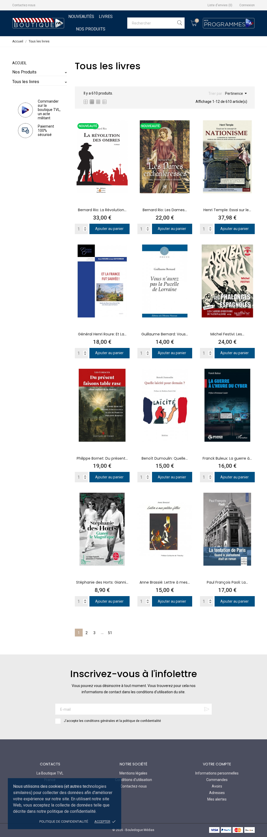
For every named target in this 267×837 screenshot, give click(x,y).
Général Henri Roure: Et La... (102, 334)
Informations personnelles (217, 773)
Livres (106, 16)
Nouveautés (81, 16)
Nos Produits (90, 29)
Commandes (217, 780)
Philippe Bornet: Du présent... (102, 458)
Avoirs (217, 786)
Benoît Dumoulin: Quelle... (165, 458)
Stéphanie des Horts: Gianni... (102, 582)
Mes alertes (217, 799)
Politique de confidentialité (63, 821)
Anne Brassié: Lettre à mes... (164, 582)
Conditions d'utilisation (133, 780)
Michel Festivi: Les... (227, 334)
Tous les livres (25, 81)
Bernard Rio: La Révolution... (102, 210)
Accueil (19, 63)
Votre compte (217, 764)
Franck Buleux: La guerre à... (227, 458)
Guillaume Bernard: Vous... (164, 334)
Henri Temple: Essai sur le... (227, 210)
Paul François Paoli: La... (227, 582)
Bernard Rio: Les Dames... (165, 210)
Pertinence (234, 93)
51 (110, 633)
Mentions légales (133, 773)
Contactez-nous (23, 5)
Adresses (217, 793)
